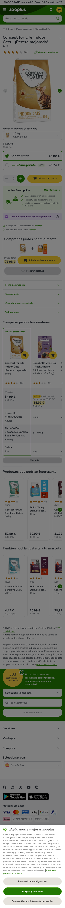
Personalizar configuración (32, 881)
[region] (32, 866)
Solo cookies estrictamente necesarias (33, 901)
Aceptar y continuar (32, 891)
